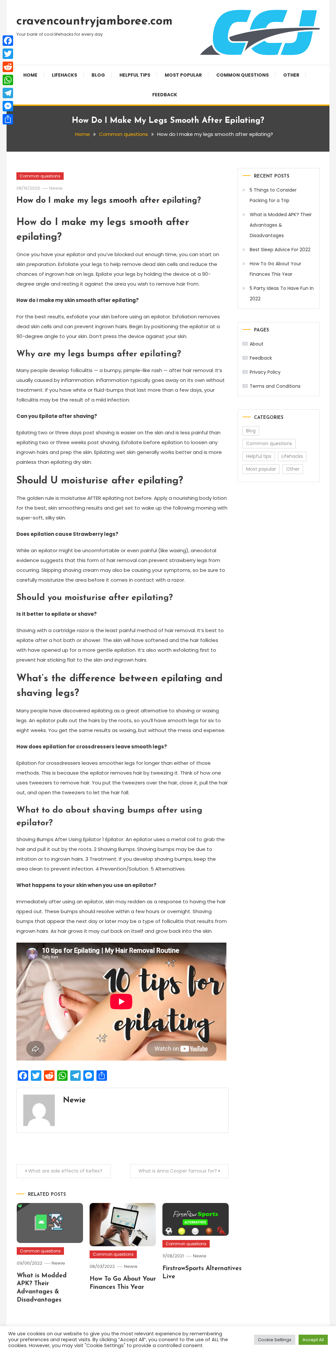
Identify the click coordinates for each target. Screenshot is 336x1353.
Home (30, 75)
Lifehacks (64, 75)
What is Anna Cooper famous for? (177, 1171)
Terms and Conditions (275, 386)
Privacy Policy (265, 372)
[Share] (7, 119)
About (256, 344)
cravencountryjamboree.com (94, 22)
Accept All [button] (313, 1340)
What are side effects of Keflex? (65, 1171)
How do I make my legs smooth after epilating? (108, 201)
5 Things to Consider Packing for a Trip (273, 195)
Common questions (242, 75)
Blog (98, 75)
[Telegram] (7, 93)
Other (291, 75)
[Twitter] (7, 53)
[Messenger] (7, 106)
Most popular (183, 75)
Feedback (164, 94)
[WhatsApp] (7, 79)
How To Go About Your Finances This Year (275, 268)
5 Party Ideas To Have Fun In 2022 (282, 293)
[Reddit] (7, 66)
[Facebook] (7, 40)
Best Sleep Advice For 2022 (280, 249)
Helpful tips (134, 75)
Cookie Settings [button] (274, 1340)
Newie (56, 188)
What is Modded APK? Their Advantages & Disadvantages (281, 225)
